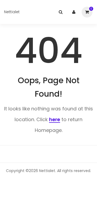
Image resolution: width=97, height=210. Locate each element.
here (54, 119)
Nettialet (12, 12)
